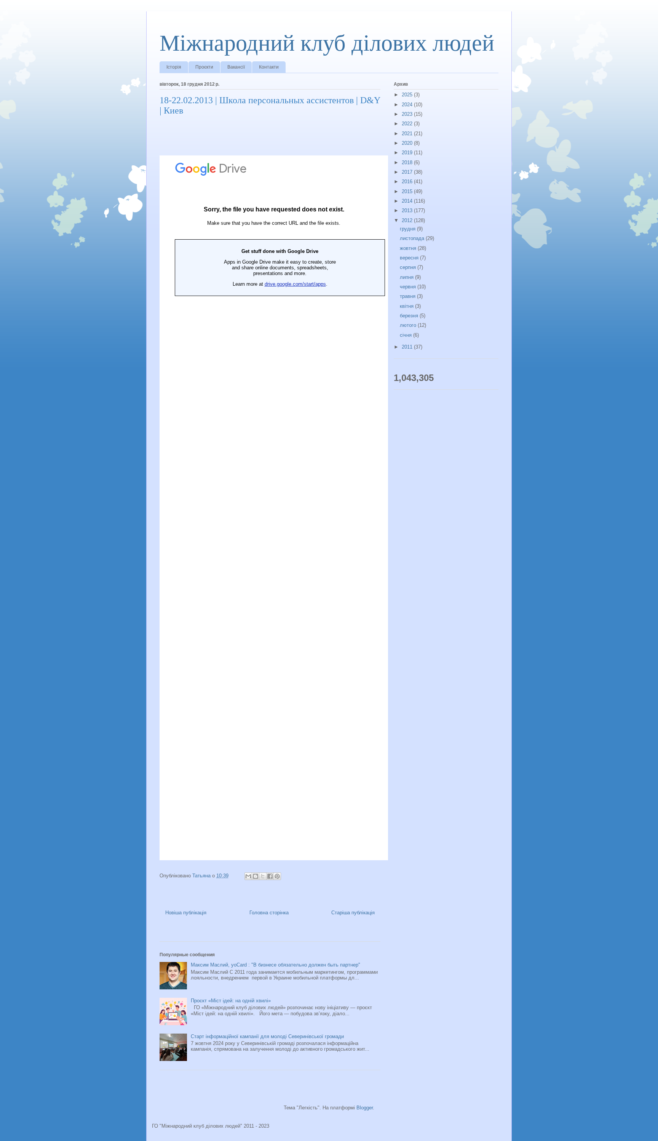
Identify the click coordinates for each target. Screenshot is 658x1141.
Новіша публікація (185, 912)
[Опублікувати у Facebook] (270, 876)
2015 (408, 191)
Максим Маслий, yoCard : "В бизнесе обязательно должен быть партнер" (275, 965)
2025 (408, 95)
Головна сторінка (269, 912)
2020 (408, 143)
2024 (408, 104)
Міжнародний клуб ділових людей (327, 43)
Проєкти (204, 67)
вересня (410, 258)
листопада (413, 238)
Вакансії (236, 67)
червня (408, 287)
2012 (408, 220)
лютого (409, 325)
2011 (408, 347)
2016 (408, 181)
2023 (408, 114)
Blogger (364, 1108)
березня (410, 315)
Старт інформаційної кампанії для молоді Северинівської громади (267, 1036)
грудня (408, 229)
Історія (173, 67)
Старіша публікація (353, 912)
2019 (408, 152)
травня (408, 296)
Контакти (269, 67)
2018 (408, 162)
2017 (408, 172)
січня (406, 335)
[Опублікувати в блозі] (255, 876)
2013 (408, 210)
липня (407, 277)
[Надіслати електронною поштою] (248, 876)
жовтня (409, 248)
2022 (408, 123)
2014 (408, 201)
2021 (408, 133)
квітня (407, 306)
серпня (408, 267)
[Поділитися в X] (263, 876)
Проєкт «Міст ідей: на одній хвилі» (231, 1000)
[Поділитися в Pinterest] (277, 876)
